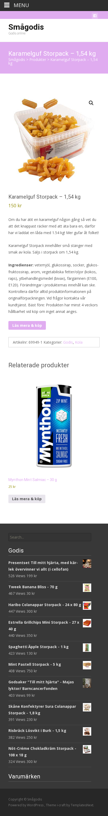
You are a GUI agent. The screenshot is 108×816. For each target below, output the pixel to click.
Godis (68, 342)
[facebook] (95, 16)
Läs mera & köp (27, 325)
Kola (79, 342)
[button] (91, 103)
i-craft (61, 805)
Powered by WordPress (26, 805)
